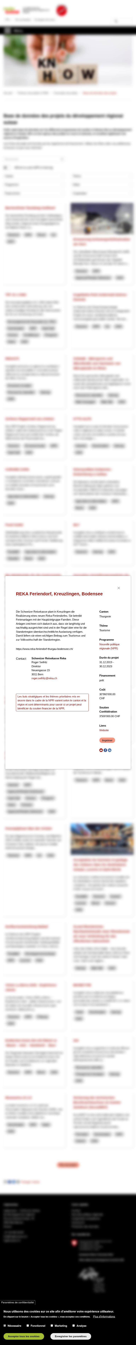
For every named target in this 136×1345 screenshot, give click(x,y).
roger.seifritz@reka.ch (44, 678)
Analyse (81, 1326)
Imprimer (107, 740)
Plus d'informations (104, 1316)
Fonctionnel (38, 1326)
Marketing (61, 1326)
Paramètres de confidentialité (17, 1302)
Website (104, 730)
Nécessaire (14, 1326)
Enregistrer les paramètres (71, 1336)
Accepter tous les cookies (23, 1336)
